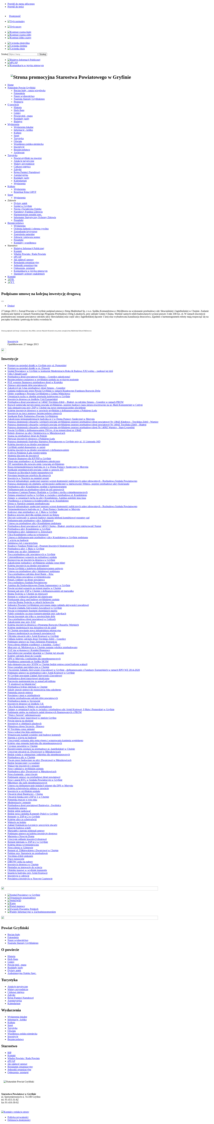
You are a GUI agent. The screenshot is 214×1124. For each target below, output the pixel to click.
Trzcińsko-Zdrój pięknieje (20, 856)
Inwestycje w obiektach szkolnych (25, 723)
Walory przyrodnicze (24, 163)
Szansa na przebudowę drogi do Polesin (27, 436)
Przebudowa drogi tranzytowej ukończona (28, 678)
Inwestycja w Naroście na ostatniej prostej (28, 478)
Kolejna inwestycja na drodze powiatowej (28, 444)
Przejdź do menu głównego (21, 4)
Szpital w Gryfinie (23, 206)
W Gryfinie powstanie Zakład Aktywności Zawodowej (35, 675)
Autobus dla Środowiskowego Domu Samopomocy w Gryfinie (39, 585)
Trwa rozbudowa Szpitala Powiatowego (27, 582)
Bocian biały (14, 934)
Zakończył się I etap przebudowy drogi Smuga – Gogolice (36, 388)
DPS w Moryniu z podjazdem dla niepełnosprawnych (34, 658)
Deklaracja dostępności (19, 1120)
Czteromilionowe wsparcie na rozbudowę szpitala (32, 557)
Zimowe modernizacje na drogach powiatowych (31, 633)
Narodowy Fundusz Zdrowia (28, 211)
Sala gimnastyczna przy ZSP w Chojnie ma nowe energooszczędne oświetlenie (47, 407)
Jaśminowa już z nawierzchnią (23, 543)
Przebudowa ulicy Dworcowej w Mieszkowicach (32, 771)
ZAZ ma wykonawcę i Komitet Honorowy (29, 650)
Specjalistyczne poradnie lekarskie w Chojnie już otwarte (36, 653)
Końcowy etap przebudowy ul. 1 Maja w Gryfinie (32, 512)
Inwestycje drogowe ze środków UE (26, 703)
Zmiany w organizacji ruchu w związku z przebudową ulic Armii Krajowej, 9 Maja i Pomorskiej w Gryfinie (61, 709)
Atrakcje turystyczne (24, 161)
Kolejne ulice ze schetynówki (22, 819)
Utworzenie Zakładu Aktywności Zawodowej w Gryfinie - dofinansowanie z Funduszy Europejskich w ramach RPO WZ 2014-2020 (74, 670)
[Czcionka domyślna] (19, 43)
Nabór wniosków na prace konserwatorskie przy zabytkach (37, 613)
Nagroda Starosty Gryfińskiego (29, 99)
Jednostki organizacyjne (25, 265)
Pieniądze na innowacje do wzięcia (25, 867)
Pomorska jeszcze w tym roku (22, 799)
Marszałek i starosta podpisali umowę (26, 830)
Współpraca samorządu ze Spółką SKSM (28, 661)
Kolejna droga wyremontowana (23, 844)
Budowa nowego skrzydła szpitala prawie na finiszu (33, 515)
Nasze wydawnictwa (24, 96)
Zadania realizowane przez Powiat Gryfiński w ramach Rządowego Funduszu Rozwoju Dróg (54, 390)
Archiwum (19, 152)
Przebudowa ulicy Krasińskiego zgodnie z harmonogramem (37, 486)
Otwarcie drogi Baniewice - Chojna (25, 794)
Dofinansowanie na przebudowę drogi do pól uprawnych (36, 489)
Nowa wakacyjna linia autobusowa (25, 732)
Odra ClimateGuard (17, 374)
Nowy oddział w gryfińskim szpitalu (26, 768)
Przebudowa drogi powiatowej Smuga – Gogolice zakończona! (39, 376)
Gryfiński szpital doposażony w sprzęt (26, 447)
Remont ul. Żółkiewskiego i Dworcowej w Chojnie (33, 850)
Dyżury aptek (20, 203)
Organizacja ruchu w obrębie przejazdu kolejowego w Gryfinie (39, 396)
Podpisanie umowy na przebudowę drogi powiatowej (34, 777)
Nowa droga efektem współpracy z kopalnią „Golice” (34, 644)
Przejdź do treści (16, 6)
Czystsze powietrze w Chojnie (23, 746)
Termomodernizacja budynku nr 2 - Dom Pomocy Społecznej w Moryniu (44, 509)
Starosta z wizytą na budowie (22, 737)
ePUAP (17, 257)
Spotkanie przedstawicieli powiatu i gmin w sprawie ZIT (36, 469)
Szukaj (4, 54)
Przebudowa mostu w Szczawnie (24, 701)
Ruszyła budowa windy (19, 828)
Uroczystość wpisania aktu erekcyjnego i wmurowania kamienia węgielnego (45, 740)
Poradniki (18, 220)
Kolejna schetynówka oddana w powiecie (28, 788)
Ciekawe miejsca (22, 166)
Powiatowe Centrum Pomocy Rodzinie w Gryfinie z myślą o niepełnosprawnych (48, 492)
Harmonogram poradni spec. (28, 214)
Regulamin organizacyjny (26, 262)
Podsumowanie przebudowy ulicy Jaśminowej (30, 520)
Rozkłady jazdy (21, 118)
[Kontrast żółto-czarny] (19, 37)
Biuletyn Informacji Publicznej (29, 248)
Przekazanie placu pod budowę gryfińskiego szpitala (33, 599)
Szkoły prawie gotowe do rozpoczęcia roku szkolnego (34, 689)
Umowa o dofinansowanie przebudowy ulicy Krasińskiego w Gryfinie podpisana (48, 537)
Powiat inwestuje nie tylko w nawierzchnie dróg (31, 616)
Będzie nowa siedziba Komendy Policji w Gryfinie (33, 813)
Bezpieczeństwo (22, 149)
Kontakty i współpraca (25, 242)
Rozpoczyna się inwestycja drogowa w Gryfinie (31, 560)
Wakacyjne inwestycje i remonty (24, 765)
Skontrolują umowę (17, 808)
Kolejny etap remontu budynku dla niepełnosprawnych (35, 743)
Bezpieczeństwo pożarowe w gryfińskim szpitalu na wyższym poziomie (43, 379)
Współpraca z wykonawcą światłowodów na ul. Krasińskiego (38, 500)
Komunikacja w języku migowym (30, 271)
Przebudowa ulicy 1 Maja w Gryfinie (26, 548)
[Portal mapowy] (16, 906)
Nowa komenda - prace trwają (22, 774)
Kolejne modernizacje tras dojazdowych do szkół (32, 627)
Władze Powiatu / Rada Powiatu (30, 254)
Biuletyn (18, 121)
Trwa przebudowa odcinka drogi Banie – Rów (31, 574)
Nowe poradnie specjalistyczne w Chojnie (28, 667)
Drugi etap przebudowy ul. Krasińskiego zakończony (34, 461)
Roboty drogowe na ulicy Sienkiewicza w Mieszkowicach (36, 433)
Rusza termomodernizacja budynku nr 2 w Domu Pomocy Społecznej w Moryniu (48, 467)
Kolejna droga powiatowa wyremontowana (29, 577)
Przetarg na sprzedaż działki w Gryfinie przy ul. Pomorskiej (37, 365)
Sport (16, 135)
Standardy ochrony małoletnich (29, 273)
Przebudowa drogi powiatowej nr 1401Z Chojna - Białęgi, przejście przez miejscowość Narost (54, 526)
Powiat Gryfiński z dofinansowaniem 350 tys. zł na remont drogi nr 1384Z (44, 430)
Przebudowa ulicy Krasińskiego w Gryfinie (29, 529)
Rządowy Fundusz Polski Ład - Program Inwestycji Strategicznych (41, 546)
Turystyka (19, 138)
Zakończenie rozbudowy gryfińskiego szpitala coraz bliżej (36, 562)
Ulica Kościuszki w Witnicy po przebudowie (30, 706)
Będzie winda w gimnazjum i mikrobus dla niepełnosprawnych (39, 754)
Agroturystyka (21, 175)
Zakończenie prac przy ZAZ (22, 622)
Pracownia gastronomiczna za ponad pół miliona (31, 681)
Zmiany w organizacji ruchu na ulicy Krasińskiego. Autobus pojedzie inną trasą (47, 498)
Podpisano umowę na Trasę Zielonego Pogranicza (32, 641)
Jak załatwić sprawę (24, 259)
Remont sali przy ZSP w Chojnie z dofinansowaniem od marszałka (41, 591)
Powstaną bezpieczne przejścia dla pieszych (29, 475)
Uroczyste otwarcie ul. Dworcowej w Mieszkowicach (34, 751)
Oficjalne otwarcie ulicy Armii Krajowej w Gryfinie (33, 636)
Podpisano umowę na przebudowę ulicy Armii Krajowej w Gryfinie (41, 672)
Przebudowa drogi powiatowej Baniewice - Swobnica (34, 805)
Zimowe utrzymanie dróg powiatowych (27, 385)
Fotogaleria (19, 93)
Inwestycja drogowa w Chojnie (23, 864)
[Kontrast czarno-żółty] (19, 35)
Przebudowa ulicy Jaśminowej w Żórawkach (30, 531)
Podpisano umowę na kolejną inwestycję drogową (32, 833)
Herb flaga (19, 110)
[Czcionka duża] (16, 48)
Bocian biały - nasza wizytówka (29, 90)
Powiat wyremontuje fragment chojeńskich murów (32, 610)
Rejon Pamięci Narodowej (27, 172)
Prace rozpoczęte (16, 859)
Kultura (17, 132)
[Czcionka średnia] (17, 45)
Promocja (18, 101)
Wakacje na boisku (17, 822)
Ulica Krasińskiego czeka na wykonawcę (28, 534)
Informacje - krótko (23, 130)
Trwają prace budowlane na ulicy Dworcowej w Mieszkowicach (39, 760)
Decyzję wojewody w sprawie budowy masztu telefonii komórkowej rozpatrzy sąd (48, 517)
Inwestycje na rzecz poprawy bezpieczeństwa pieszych (35, 413)
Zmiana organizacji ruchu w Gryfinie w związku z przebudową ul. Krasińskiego (47, 495)
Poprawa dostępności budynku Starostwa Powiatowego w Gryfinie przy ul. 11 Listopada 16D (54, 441)
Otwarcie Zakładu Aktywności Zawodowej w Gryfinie (35, 608)
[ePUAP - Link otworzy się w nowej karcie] (13, 62)
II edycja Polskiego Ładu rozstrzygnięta (27, 452)
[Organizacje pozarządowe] (22, 897)
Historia (18, 107)
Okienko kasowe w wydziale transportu (27, 870)
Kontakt (18, 251)
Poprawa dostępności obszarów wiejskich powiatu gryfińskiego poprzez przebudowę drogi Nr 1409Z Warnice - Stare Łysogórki (71, 427)
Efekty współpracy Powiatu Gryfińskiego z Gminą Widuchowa (39, 393)
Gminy (17, 113)
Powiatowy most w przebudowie (24, 695)
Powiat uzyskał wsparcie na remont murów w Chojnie (34, 588)
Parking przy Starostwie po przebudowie (28, 853)
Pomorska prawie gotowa (20, 692)
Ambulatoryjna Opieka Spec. (22, 973)
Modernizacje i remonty (19, 802)
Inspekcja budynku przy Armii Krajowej (27, 873)
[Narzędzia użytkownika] (2, 301)
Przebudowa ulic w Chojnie (21, 757)
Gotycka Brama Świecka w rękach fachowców (31, 602)
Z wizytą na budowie (18, 540)
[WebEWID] (14, 900)
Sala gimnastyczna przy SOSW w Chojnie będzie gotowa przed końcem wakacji (47, 664)
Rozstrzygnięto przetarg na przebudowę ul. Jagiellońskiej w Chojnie (41, 749)
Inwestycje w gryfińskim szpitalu (24, 791)
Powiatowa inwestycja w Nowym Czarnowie (30, 878)
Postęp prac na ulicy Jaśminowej (24, 551)
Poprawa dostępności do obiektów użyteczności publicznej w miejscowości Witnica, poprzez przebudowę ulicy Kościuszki (68, 483)
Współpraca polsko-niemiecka (29, 144)
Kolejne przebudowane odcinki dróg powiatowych (33, 698)
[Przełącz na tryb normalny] (16, 21)
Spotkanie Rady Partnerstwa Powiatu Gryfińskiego (33, 416)
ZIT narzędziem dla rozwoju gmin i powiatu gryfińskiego (36, 464)
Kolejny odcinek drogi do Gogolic (25, 656)
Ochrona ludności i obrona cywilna (31, 228)
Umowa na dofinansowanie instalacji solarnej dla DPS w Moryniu (40, 785)
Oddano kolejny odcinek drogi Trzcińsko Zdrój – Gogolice (37, 639)
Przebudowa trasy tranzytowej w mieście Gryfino (32, 718)
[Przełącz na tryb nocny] (14, 26)
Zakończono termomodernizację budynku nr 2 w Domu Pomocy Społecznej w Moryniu (51, 419)
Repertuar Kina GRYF (25, 192)
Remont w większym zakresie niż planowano (30, 596)
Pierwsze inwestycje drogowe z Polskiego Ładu (31, 438)
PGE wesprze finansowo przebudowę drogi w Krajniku (35, 382)
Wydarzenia (20, 183)
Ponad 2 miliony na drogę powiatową (26, 579)
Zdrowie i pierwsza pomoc (27, 237)
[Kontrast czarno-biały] (19, 32)
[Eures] (12, 903)
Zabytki (17, 169)
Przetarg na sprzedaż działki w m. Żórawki (29, 368)
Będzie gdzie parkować (19, 811)
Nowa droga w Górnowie (20, 847)
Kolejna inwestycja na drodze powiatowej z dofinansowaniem (38, 450)
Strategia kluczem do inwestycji (23, 455)
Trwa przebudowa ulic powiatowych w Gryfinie (31, 554)
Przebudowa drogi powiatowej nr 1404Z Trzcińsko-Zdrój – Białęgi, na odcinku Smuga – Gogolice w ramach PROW (66, 402)
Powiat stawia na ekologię (20, 720)
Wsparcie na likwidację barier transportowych (30, 472)
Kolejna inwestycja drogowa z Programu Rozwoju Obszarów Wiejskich (43, 624)
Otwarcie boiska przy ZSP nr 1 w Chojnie (28, 796)
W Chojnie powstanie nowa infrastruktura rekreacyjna (34, 630)
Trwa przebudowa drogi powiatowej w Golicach (32, 619)
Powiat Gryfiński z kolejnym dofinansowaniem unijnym (35, 568)
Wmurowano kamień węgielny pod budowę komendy (34, 734)
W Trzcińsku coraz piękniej (21, 729)
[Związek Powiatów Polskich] (23, 909)
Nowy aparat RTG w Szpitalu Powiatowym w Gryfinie (35, 780)
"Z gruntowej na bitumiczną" (22, 684)
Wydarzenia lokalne (23, 127)
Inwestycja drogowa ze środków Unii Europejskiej (33, 399)
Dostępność (15, 16)
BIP (9, 1052)
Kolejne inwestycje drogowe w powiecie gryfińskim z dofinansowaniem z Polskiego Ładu (52, 410)
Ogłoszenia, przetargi (24, 268)
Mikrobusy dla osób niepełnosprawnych (27, 782)
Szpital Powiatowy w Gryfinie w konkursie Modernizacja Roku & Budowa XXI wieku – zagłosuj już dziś (60, 371)
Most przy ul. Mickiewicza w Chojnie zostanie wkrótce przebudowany (43, 647)
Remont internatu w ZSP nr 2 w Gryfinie (28, 842)
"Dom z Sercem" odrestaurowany (24, 715)
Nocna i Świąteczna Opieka (27, 209)
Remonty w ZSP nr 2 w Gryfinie (24, 816)
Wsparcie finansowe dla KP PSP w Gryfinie (29, 458)
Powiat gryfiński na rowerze (28, 158)
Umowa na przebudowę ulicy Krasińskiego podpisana (34, 523)
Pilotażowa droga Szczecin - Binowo (26, 726)
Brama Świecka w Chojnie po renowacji (28, 593)
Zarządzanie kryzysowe (25, 231)
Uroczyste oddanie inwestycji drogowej (27, 839)
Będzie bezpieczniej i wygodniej (24, 763)
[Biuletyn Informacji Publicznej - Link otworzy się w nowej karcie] (24, 59)
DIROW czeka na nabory (20, 861)
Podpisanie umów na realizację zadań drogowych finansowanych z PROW (45, 712)
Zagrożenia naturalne (24, 234)
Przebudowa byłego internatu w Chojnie (27, 687)
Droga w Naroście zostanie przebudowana (29, 503)
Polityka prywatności (18, 1117)
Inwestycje (19, 147)
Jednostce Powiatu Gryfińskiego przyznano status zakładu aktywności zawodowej (48, 605)
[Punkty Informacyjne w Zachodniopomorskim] (32, 911)
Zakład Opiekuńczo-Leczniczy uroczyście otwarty (32, 825)
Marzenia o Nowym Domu (21, 836)
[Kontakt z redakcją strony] (15, 1112)
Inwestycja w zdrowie (18, 875)
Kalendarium (20, 180)
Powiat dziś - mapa (23, 116)
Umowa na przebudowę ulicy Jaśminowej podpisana (34, 571)
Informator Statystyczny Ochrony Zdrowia (35, 217)
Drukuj (11, 305)
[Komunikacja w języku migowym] (26, 65)
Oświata (18, 141)
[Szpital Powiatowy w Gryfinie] (24, 895)
